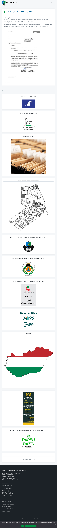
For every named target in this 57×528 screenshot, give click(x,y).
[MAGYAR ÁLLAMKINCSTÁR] (28, 408)
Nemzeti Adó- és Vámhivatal (10, 509)
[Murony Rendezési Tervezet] (28, 207)
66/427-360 (10, 474)
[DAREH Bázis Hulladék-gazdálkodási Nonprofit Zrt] (28, 441)
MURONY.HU (36, 518)
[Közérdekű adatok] (28, 156)
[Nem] (55, 524)
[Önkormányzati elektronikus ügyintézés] (28, 295)
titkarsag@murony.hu (13, 480)
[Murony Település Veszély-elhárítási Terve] (28, 268)
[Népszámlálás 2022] (28, 319)
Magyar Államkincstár (8, 504)
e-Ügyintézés (6, 511)
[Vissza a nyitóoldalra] (10, 3)
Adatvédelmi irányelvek (30, 525)
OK (22, 525)
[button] (52, 3)
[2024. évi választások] (28, 103)
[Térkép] (28, 361)
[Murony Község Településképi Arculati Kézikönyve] (28, 246)
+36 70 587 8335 (10, 478)
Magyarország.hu (7, 506)
